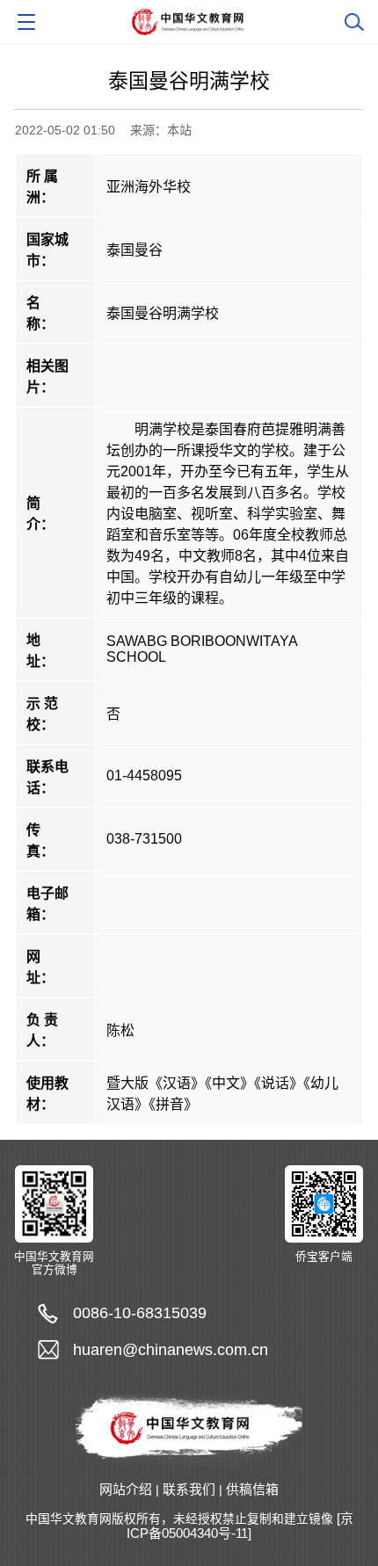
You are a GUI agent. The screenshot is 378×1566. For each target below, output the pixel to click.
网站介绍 (125, 1490)
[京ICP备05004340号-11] (240, 1526)
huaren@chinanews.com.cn (170, 1349)
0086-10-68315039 (140, 1312)
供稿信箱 (252, 1490)
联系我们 (189, 1490)
